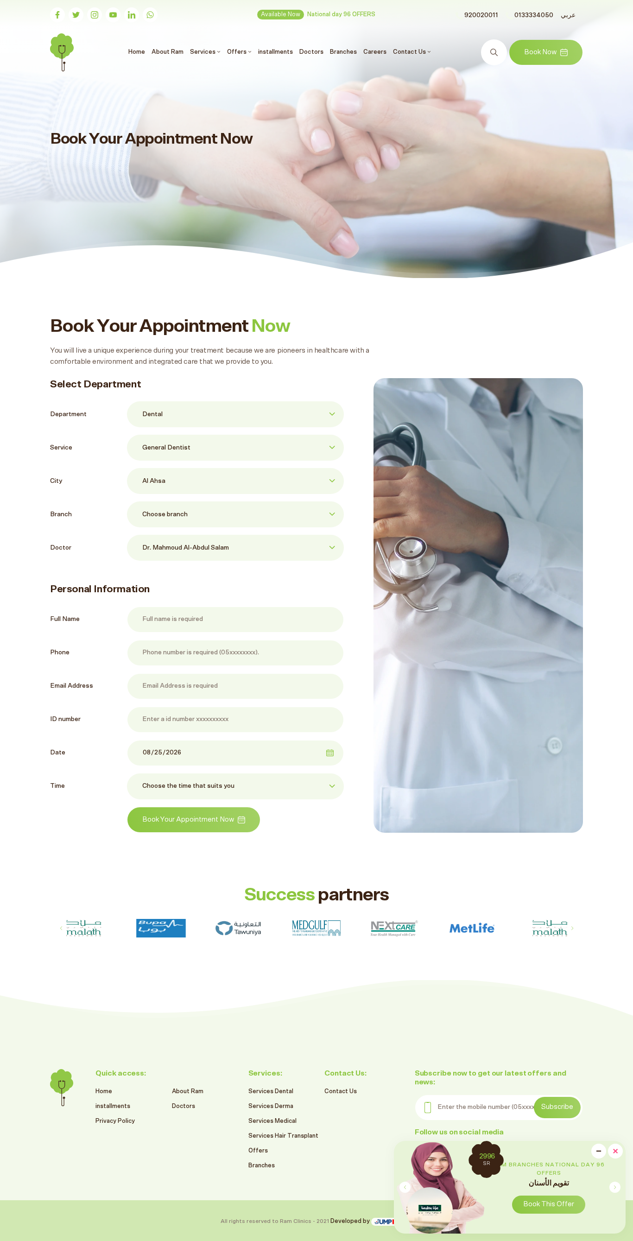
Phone (60, 652)
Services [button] (203, 52)
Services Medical (272, 1121)
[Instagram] (94, 14)
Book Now (540, 52)
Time (57, 786)
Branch (61, 514)
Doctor (60, 548)
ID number (65, 719)
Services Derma (270, 1106)
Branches (343, 52)
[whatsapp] (150, 14)
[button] (614, 1187)
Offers (258, 1151)
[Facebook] (57, 14)
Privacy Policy (115, 1121)
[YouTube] (113, 14)
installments (275, 52)
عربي (568, 15)
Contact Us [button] (410, 52)
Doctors (311, 52)
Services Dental (270, 1092)
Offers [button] (237, 52)
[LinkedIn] (131, 14)
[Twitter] (76, 14)
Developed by (350, 1221)
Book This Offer (462, 1204)
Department (68, 414)
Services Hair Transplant (283, 1136)
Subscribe (557, 1106)
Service (61, 447)
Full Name (65, 619)
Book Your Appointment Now (188, 819)
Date (57, 752)
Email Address (71, 686)
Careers (374, 52)
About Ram (168, 52)
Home (137, 51)
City (56, 481)
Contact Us (340, 1092)
